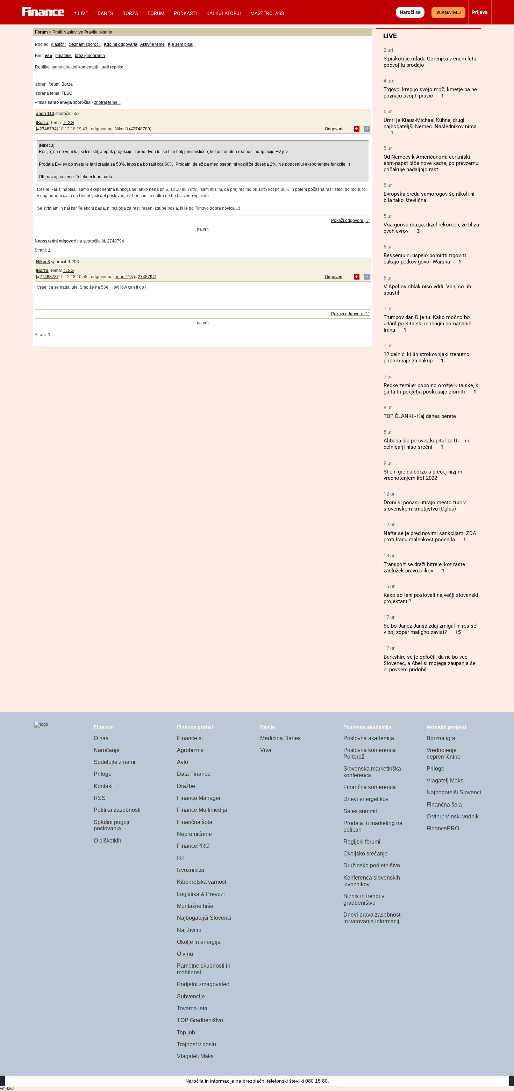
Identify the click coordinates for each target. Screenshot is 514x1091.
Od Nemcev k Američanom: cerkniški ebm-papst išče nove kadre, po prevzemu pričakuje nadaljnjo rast (431, 163)
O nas (101, 738)
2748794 (48, 129)
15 (458, 632)
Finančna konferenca (369, 787)
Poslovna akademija (368, 738)
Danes (105, 13)
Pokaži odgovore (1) (350, 220)
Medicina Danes (280, 738)
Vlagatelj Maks (195, 1056)
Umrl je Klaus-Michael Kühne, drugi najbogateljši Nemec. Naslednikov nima (430, 123)
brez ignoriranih (90, 55)
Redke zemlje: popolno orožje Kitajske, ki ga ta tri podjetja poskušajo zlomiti (432, 388)
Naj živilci (189, 930)
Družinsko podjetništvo (371, 865)
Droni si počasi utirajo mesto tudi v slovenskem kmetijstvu (425, 505)
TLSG (68, 122)
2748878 (48, 276)
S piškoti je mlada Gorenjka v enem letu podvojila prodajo (430, 62)
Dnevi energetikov (365, 799)
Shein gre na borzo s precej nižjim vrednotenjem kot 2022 (423, 475)
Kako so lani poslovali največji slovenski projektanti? (431, 598)
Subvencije (191, 996)
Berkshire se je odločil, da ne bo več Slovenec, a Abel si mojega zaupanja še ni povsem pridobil (430, 663)
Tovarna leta (192, 1008)
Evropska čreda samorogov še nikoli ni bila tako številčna (429, 197)
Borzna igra (441, 738)
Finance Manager (199, 798)
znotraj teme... (107, 102)
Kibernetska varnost (201, 882)
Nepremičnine (194, 834)
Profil (57, 32)
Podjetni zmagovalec (203, 984)
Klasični (58, 44)
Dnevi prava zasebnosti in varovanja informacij (372, 918)
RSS (100, 798)
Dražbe (186, 786)
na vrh (203, 229)
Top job (186, 1032)
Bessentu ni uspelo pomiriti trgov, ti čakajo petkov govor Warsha (425, 258)
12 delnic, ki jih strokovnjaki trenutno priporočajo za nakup (427, 357)
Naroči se (410, 12)
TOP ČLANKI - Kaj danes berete (420, 416)
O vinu (185, 954)
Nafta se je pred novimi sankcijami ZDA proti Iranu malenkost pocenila (430, 536)
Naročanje (107, 750)
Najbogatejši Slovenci (204, 918)
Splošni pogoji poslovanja (111, 825)
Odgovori (333, 129)
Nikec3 (121, 129)
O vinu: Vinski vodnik (453, 816)
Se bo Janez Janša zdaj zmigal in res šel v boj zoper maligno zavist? (431, 629)
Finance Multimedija (202, 810)
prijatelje (63, 55)
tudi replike (112, 67)
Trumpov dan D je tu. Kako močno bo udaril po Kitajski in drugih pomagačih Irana (427, 323)
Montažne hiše (195, 906)
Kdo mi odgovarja (120, 44)
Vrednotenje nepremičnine (444, 753)
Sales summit (360, 811)
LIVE (83, 13)
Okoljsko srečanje (365, 854)
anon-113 (45, 113)
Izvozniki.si (190, 870)
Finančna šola (194, 822)
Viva (265, 750)
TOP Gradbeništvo (200, 1020)
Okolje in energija (199, 942)
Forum (156, 13)
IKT (181, 858)
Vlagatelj (448, 12)
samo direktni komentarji (75, 67)
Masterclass (267, 13)
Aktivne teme (152, 44)
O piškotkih (107, 841)
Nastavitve (73, 32)
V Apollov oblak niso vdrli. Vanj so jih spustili (427, 289)
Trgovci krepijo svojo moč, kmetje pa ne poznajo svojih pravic (430, 92)
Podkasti (185, 13)
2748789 (141, 129)
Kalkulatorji (223, 13)
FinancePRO (193, 846)
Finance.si (190, 738)
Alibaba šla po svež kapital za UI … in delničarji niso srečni (426, 444)
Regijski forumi (361, 842)
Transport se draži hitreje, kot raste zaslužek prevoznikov (424, 567)
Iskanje (105, 32)
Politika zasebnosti (117, 810)
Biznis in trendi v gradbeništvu (363, 899)
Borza (130, 13)
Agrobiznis (190, 750)
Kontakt (103, 786)
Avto (182, 762)
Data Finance (193, 774)
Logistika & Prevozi (201, 894)
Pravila (91, 32)
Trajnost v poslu (196, 1044)
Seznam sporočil (85, 44)
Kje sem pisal (180, 44)
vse (48, 55)
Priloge (103, 774)
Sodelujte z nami (114, 762)
